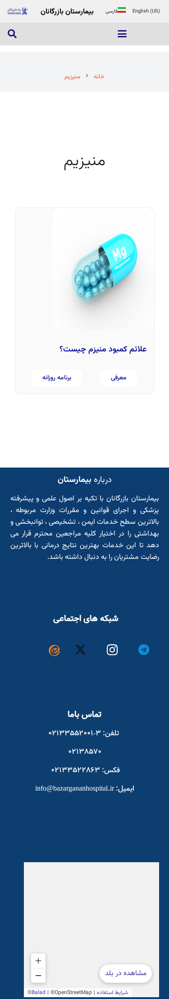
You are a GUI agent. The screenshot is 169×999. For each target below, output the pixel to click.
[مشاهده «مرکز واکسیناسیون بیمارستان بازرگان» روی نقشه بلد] (91, 929)
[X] (80, 650)
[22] (17, 11)
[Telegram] (144, 650)
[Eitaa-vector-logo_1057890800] (54, 650)
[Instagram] (112, 650)
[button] (122, 33)
